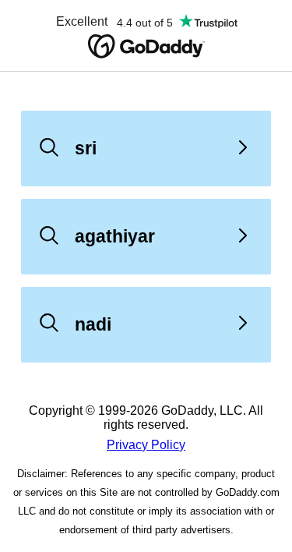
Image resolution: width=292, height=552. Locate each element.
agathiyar (115, 236)
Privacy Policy (146, 444)
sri (86, 148)
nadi (93, 324)
